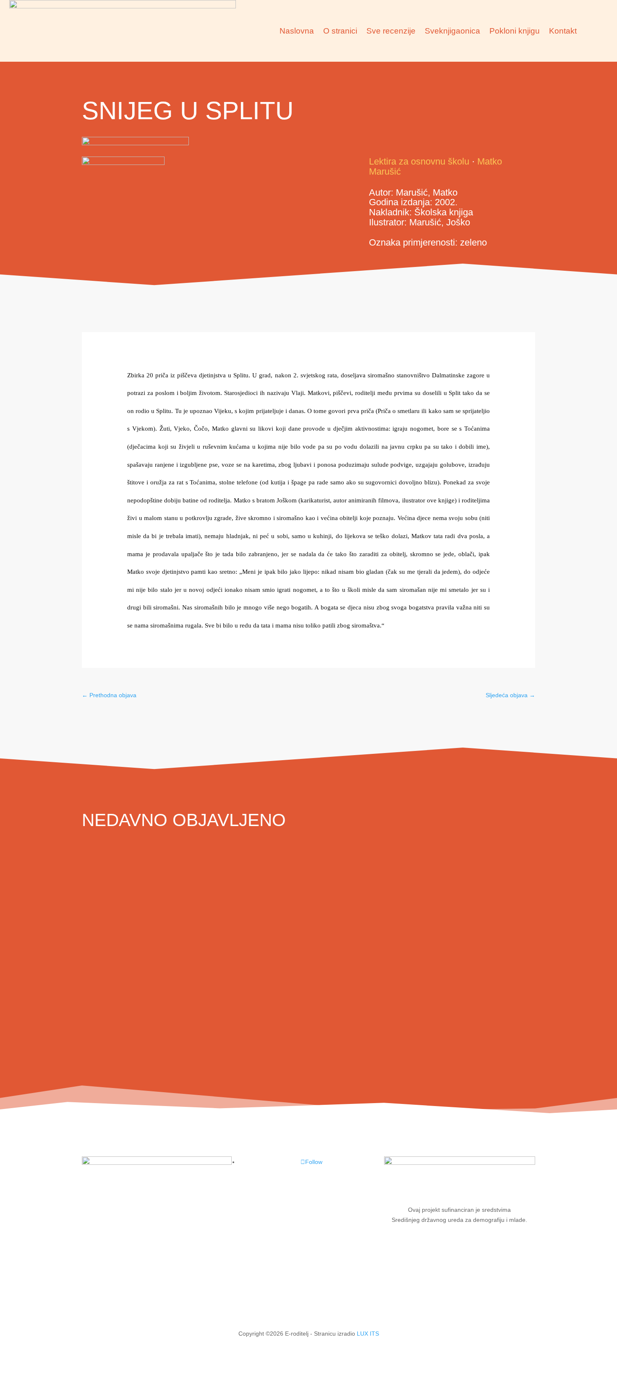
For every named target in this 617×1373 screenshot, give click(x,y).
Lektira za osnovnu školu (419, 161)
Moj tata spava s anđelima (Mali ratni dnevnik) (219, 1039)
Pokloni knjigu (514, 30)
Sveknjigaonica (452, 30)
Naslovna (297, 30)
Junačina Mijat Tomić (148, 880)
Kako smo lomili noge (150, 959)
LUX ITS (368, 1333)
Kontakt (563, 30)
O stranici (340, 30)
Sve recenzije (391, 30)
